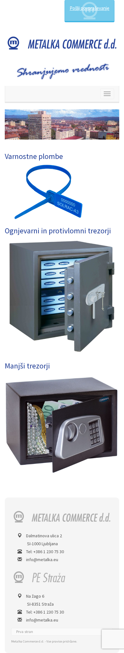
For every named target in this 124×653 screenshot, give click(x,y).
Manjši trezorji (27, 366)
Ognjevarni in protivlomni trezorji (58, 231)
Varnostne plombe (34, 156)
